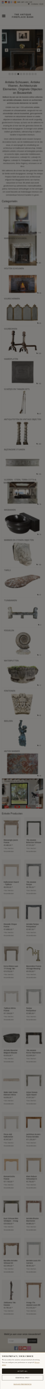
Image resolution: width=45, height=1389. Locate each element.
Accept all (22, 1371)
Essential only (23, 1378)
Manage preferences (23, 1384)
